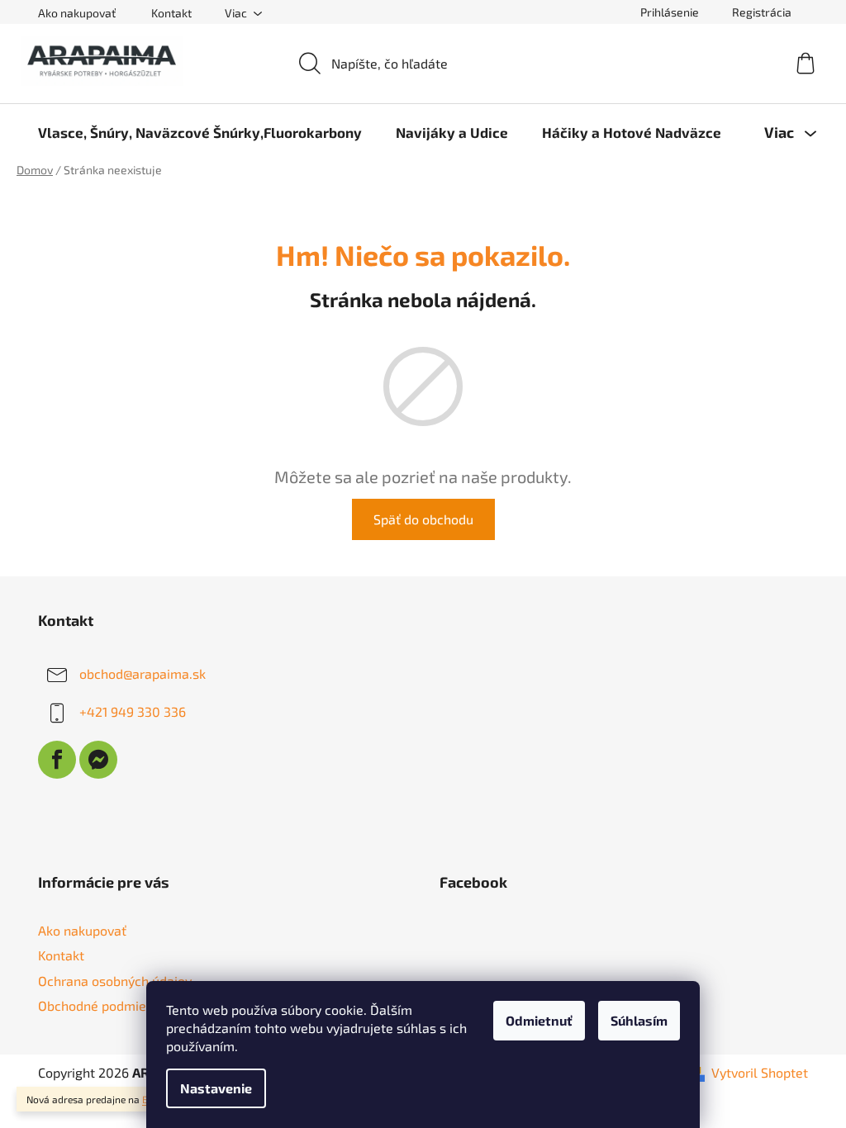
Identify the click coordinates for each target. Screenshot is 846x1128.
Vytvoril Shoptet (759, 1072)
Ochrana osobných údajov (115, 980)
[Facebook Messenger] (98, 760)
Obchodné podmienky (102, 1005)
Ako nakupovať (77, 13)
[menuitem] (199, 132)
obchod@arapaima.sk (142, 673)
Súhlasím (639, 1020)
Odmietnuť (539, 1020)
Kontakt (171, 13)
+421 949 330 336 (132, 711)
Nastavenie (216, 1088)
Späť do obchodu (423, 519)
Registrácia (761, 12)
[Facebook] (57, 760)
